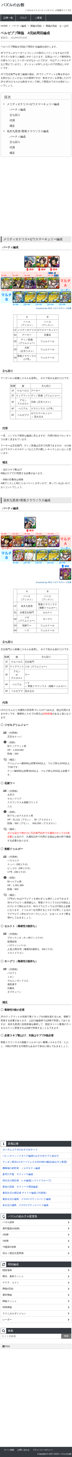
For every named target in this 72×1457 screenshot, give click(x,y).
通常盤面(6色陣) (11, 1228)
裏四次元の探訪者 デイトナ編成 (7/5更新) (24, 1192)
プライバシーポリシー (43, 1450)
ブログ (23, 17)
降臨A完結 (36, 25)
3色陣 (6, 1240)
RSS (7, 1346)
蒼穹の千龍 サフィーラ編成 (18, 1174)
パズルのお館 (12, 5)
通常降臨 (7, 1294)
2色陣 (6, 1234)
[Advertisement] (36, 196)
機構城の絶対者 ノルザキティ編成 (21, 1168)
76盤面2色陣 (9, 1246)
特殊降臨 (7, 1307)
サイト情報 (9, 1450)
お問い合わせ (23, 1450)
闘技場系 (7, 1270)
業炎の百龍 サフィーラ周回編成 (20, 1186)
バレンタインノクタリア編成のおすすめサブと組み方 (31, 1155)
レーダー (7, 1319)
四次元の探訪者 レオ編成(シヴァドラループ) (27, 1180)
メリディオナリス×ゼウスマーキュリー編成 (33, 104)
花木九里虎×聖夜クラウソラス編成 (28, 131)
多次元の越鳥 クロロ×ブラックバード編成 (25, 1205)
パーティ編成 (19, 25)
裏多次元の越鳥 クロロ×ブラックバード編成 (27, 1199)
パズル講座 (8, 1222)
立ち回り (15, 115)
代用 (12, 120)
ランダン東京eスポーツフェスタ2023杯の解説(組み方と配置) (35, 1161)
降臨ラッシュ (10, 1301)
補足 (12, 125)
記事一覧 (8, 17)
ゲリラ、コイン (11, 1282)
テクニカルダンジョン (14, 1313)
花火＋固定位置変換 (13, 1253)
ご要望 (38, 17)
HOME (4, 25)
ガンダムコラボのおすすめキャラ (20, 1149)
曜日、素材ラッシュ (13, 1276)
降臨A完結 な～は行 (57, 25)
